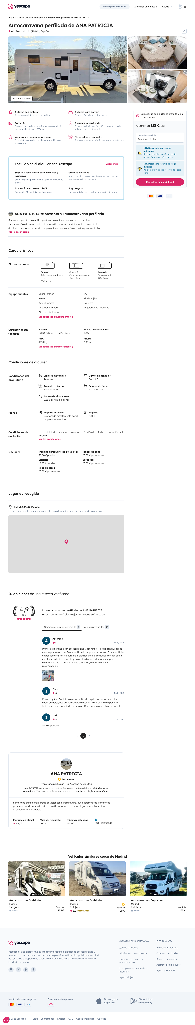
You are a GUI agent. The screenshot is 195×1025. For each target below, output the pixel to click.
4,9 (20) (15, 31)
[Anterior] (11, 878)
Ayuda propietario (166, 970)
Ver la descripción (18, 231)
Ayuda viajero (126, 977)
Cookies (101, 1018)
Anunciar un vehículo (145, 6)
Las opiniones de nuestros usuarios (133, 970)
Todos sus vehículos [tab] (95, 627)
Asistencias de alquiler (168, 964)
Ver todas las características (55, 346)
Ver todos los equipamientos (55, 316)
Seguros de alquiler (166, 959)
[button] (6, 1020)
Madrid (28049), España (36, 31)
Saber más (112, 163)
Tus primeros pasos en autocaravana (131, 961)
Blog (35, 1018)
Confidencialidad (85, 1018)
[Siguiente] (61, 878)
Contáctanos (47, 1018)
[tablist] (83, 628)
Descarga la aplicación (114, 6)
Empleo (61, 1018)
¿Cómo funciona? (128, 947)
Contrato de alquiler (167, 953)
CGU (70, 1018)
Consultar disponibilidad (160, 182)
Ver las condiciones (50, 439)
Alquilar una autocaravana (133, 953)
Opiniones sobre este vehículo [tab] (61, 627)
